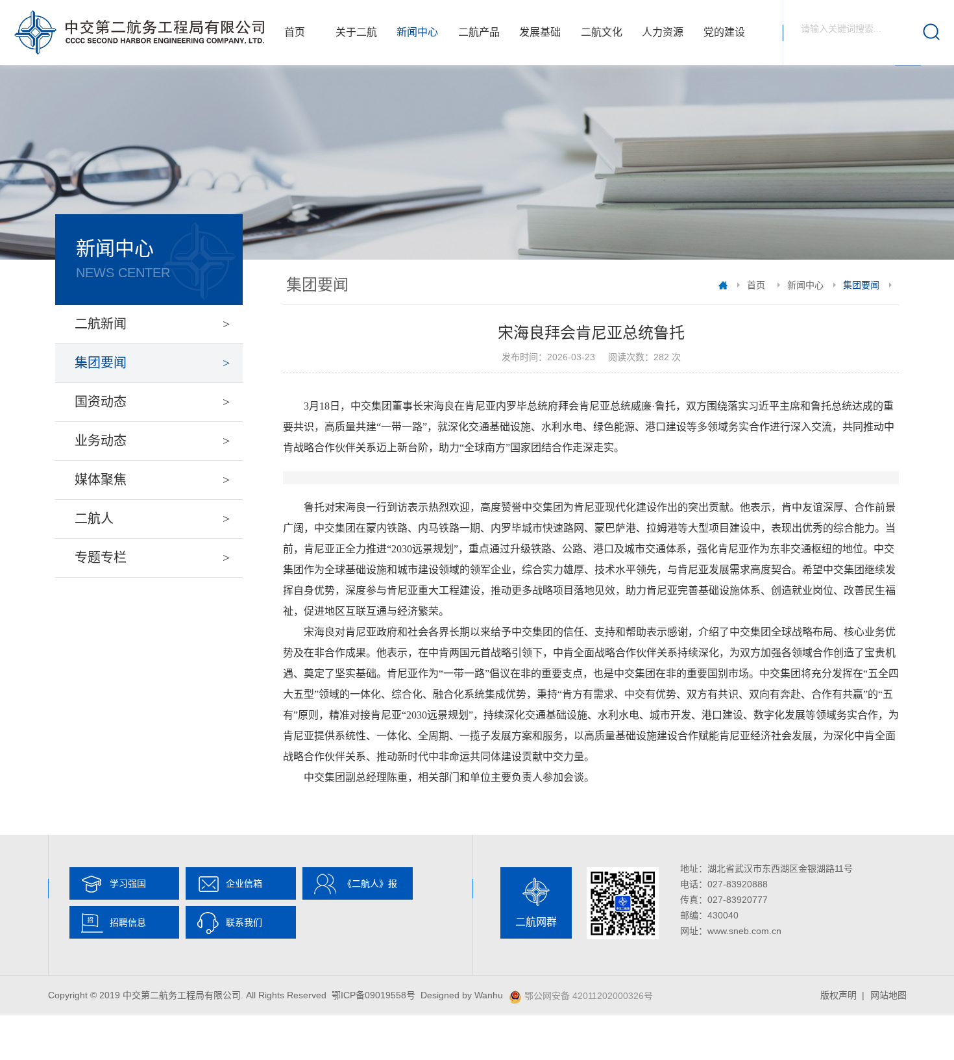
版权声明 (838, 995)
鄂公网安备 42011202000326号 (588, 996)
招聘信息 (128, 922)
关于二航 (356, 32)
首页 (294, 32)
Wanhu (488, 995)
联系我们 (244, 922)
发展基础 (540, 32)
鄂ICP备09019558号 (373, 995)
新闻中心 (417, 32)
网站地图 (888, 995)
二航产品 (479, 32)
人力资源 (662, 32)
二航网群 (536, 922)
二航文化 (601, 32)
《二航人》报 (370, 883)
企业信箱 (244, 883)
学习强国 (128, 883)
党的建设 (724, 32)
